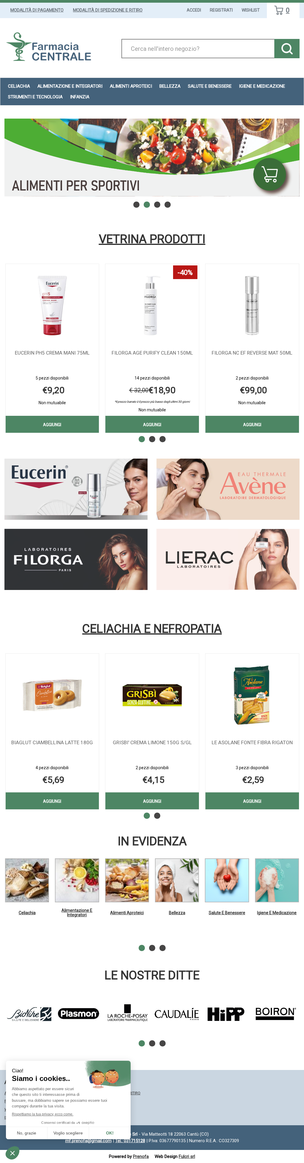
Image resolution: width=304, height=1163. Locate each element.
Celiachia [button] (19, 86)
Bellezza (177, 912)
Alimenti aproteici (131, 86)
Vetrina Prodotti (152, 239)
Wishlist (251, 10)
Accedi (194, 10)
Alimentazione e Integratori (76, 912)
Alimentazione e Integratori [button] (69, 86)
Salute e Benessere (227, 912)
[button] (136, 204)
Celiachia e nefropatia (152, 628)
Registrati (221, 10)
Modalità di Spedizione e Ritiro (107, 10)
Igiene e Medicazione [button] (262, 86)
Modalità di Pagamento (37, 10)
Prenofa (141, 1156)
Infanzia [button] (79, 97)
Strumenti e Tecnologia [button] (35, 97)
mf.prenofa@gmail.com (88, 1140)
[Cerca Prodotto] (287, 48)
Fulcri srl (187, 1156)
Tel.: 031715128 (130, 1140)
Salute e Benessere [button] (210, 86)
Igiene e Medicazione (277, 912)
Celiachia (27, 912)
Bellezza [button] (169, 86)
